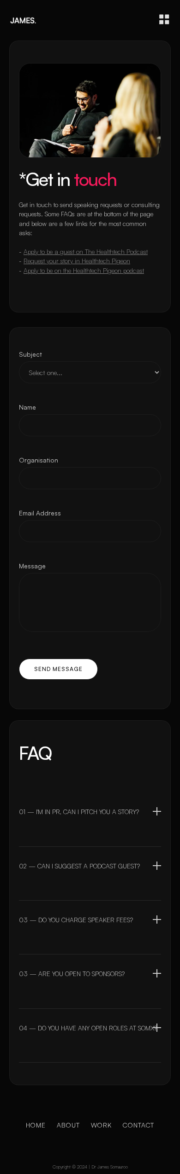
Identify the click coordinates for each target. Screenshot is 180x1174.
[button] (164, 19)
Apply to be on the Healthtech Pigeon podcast (84, 270)
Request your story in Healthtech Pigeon (77, 261)
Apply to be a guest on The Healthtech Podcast (86, 251)
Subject (30, 354)
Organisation (38, 460)
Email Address (40, 513)
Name (27, 407)
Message (32, 566)
